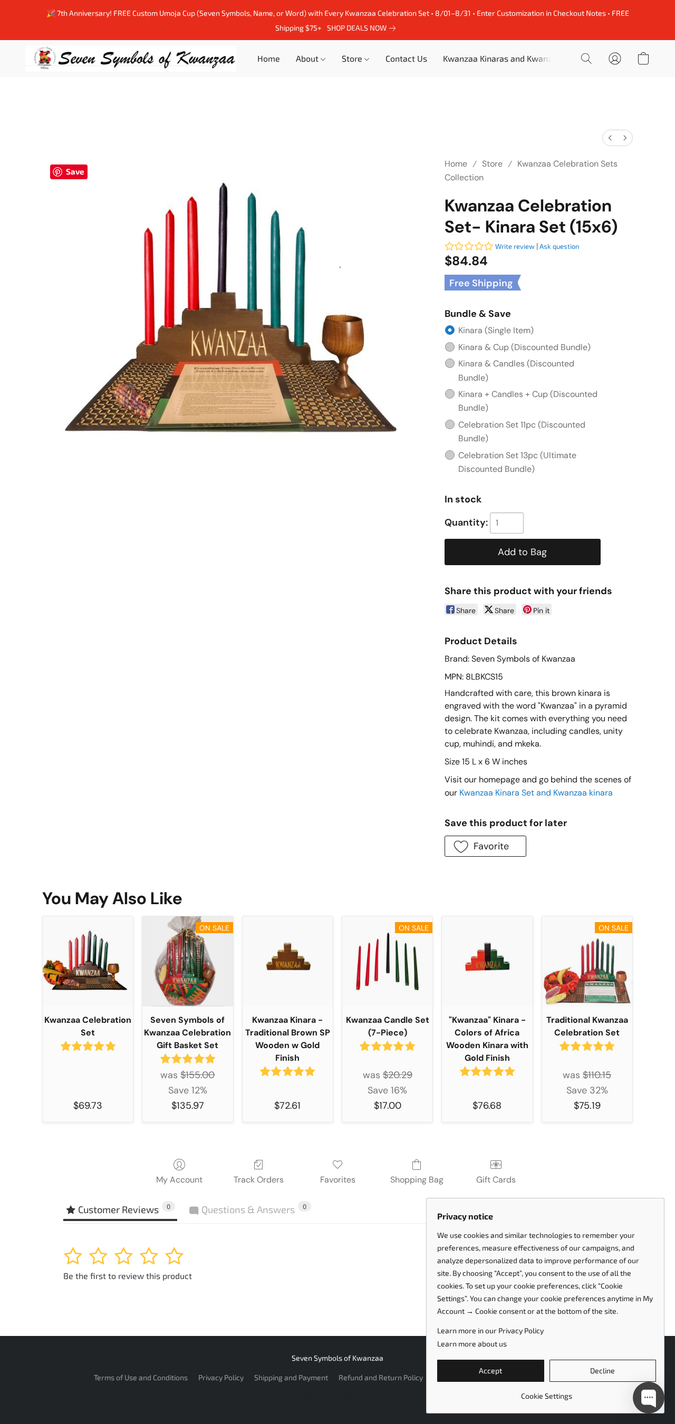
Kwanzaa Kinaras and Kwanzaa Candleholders (531, 58)
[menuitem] (610, 138)
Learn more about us (472, 1343)
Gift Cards (496, 1179)
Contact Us (406, 58)
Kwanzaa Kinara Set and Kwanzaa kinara (536, 792)
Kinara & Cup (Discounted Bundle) (524, 347)
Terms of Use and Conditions (141, 1377)
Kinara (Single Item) (496, 330)
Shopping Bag (416, 1179)
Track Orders (259, 1179)
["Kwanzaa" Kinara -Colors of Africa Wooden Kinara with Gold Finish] (487, 961)
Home (268, 58)
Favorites (337, 1179)
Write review (515, 246)
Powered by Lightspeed (337, 1395)
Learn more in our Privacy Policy (490, 1330)
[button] (130, 58)
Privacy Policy (221, 1377)
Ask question (559, 246)
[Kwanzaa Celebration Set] (88, 961)
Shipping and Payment (291, 1377)
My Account (179, 1179)
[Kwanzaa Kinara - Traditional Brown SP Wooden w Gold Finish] (288, 961)
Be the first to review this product (127, 1276)
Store (492, 163)
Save (75, 171)
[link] (363, 28)
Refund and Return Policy (381, 1377)
